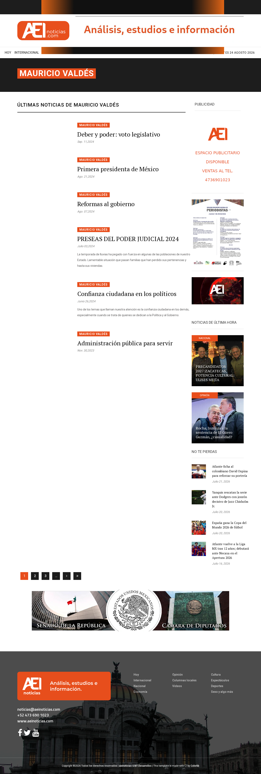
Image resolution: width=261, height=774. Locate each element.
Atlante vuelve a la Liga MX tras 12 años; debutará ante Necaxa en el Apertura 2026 (230, 551)
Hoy (9, 52)
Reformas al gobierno (106, 204)
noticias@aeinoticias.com (38, 709)
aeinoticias (125, 765)
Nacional (140, 686)
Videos (177, 686)
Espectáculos (220, 680)
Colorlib (195, 765)
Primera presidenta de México (118, 169)
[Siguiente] (67, 576)
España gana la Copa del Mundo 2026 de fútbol (229, 525)
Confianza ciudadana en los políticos (126, 294)
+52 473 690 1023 (33, 715)
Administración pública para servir (125, 343)
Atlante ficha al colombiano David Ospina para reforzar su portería (230, 471)
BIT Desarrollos (143, 765)
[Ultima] (77, 576)
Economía (140, 691)
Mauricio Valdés (56, 73)
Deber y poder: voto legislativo (118, 134)
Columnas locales (184, 680)
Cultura (216, 674)
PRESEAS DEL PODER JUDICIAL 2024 (128, 239)
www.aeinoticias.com (35, 721)
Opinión (177, 674)
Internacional (26, 52)
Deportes (217, 686)
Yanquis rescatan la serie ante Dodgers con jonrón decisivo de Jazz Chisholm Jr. (230, 499)
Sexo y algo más (222, 691)
